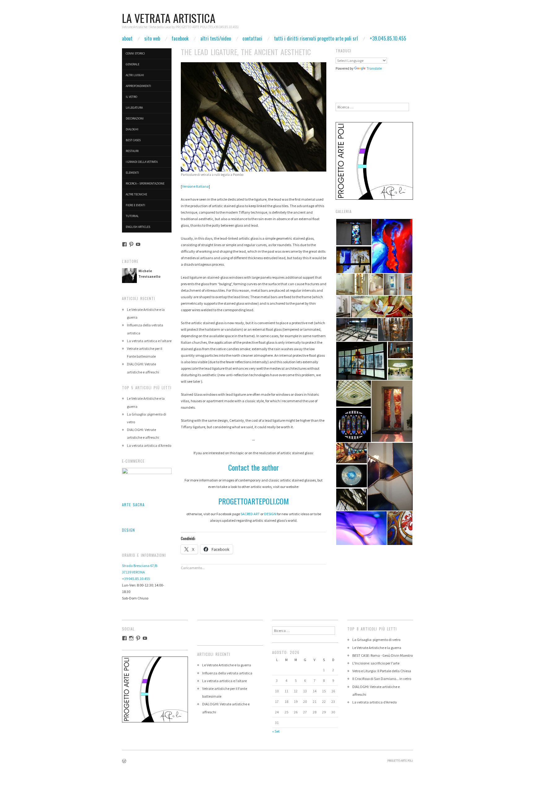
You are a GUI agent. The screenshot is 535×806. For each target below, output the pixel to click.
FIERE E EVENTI (135, 205)
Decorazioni (135, 118)
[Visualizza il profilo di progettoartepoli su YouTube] (138, 244)
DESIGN (270, 514)
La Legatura (134, 108)
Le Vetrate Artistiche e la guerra (226, 665)
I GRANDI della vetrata (142, 162)
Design (128, 530)
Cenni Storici (135, 53)
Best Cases (133, 140)
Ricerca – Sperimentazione (145, 183)
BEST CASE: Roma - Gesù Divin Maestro (382, 655)
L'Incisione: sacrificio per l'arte (375, 663)
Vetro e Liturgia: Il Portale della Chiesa (381, 671)
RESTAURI (132, 151)
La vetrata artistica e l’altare (149, 340)
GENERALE (132, 64)
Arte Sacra (133, 504)
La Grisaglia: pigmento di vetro (376, 639)
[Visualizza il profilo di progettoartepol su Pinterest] (131, 244)
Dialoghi (132, 129)
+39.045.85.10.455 (388, 38)
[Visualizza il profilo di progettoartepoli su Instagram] (131, 638)
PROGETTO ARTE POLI (400, 761)
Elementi (132, 173)
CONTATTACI (252, 38)
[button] (353, 232)
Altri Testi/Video (215, 38)
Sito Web (152, 38)
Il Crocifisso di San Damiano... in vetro (381, 678)
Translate (374, 68)
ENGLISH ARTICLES (138, 227)
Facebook (180, 38)
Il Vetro (131, 97)
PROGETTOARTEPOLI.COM (253, 501)
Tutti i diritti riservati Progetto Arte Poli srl (316, 38)
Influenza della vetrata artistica (227, 673)
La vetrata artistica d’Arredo (149, 445)
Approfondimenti (138, 86)
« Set (276, 731)
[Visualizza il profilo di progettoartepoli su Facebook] (124, 244)
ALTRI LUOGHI (135, 75)
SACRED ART (250, 514)
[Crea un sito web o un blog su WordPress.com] (124, 762)
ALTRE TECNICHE (136, 194)
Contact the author (253, 467)
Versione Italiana (195, 186)
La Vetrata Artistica (168, 18)
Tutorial (132, 216)
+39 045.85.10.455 (136, 578)
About (127, 38)
